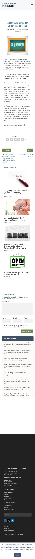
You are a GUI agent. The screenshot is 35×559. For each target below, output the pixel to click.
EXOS (5, 59)
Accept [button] (17, 555)
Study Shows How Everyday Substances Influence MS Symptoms (15, 359)
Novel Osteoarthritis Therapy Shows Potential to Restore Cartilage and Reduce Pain (17, 380)
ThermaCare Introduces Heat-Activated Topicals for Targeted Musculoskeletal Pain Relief (18, 365)
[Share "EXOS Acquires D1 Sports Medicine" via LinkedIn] (15, 140)
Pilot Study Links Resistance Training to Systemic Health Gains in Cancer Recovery (16, 373)
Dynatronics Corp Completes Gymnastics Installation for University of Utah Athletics (15, 246)
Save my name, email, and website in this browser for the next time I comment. (15, 326)
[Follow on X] (8, 520)
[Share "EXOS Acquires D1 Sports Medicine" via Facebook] (8, 140)
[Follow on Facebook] (5, 520)
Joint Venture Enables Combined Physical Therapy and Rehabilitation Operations (17, 192)
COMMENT (6, 302)
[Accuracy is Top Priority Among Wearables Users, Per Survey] (17, 207)
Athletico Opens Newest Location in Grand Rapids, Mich (17, 273)
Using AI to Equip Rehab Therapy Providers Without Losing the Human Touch (16, 394)
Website (26, 318)
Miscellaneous (20, 29)
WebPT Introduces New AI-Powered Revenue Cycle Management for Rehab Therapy (17, 351)
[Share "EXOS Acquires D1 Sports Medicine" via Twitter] (11, 140)
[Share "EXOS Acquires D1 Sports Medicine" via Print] (22, 140)
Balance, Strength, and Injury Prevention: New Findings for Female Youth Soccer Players (17, 343)
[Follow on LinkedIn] (12, 520)
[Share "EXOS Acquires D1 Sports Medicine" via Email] (19, 140)
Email (15, 318)
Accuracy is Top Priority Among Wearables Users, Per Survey (16, 219)
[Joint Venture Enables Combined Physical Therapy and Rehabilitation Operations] (17, 179)
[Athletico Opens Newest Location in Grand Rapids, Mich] (17, 261)
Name (4, 318)
